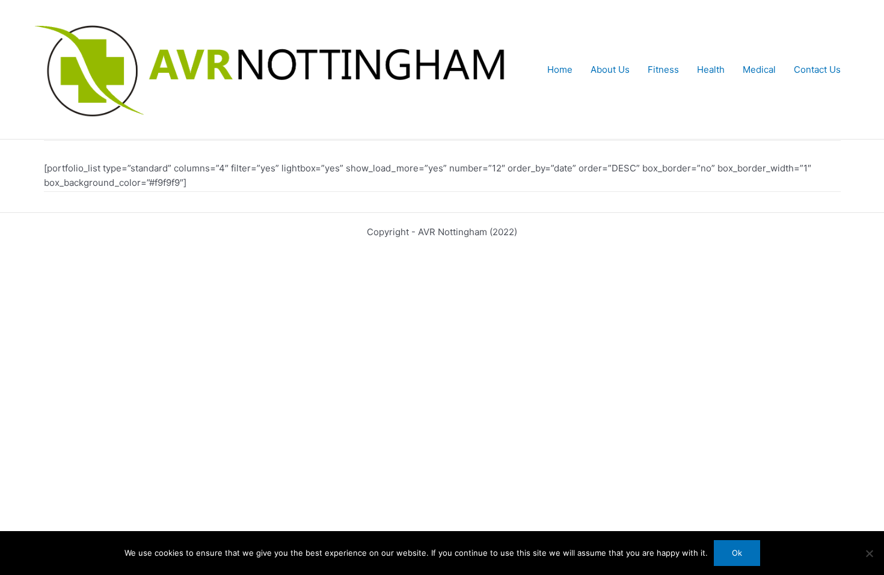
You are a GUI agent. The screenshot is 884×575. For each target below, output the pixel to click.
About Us (610, 69)
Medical (759, 69)
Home (559, 69)
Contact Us (817, 69)
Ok (737, 553)
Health (711, 69)
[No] (869, 553)
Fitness (663, 69)
